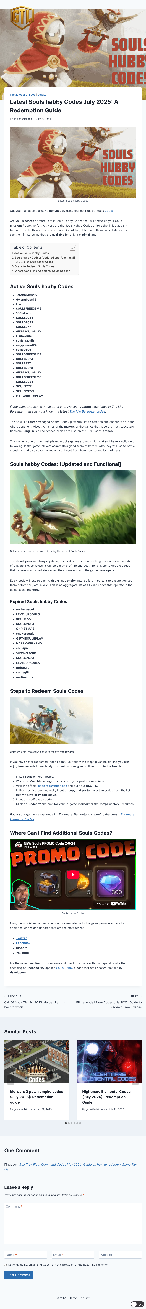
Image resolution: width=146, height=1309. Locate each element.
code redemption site (52, 785)
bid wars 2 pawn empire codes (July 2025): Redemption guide (36, 1096)
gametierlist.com (23, 118)
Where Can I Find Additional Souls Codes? (42, 271)
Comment (14, 1206)
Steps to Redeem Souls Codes (34, 266)
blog (32, 94)
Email (58, 1255)
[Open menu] (138, 18)
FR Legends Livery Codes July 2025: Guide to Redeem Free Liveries (109, 1002)
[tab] (66, 1123)
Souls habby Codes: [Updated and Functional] (45, 257)
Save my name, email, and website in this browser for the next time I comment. (59, 1264)
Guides (42, 94)
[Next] (135, 1080)
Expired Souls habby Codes (36, 261)
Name (11, 1255)
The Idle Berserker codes (87, 411)
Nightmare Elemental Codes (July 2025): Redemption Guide (106, 1096)
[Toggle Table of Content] (71, 248)
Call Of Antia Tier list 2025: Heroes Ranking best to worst (35, 1002)
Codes (109, 210)
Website (106, 1255)
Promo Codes (18, 94)
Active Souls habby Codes (31, 253)
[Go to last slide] (10, 1080)
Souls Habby (64, 968)
